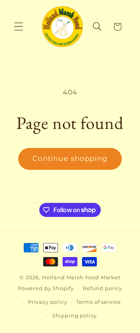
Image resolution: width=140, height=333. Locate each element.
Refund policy (102, 288)
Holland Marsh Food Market (81, 277)
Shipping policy (74, 315)
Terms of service (98, 302)
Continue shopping (69, 158)
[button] (19, 26)
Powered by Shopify (46, 288)
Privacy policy (47, 302)
